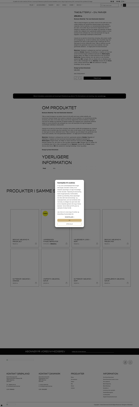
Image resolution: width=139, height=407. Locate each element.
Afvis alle (69, 224)
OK (69, 220)
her (72, 214)
